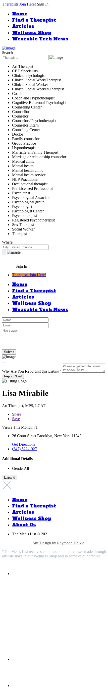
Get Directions (23, 444)
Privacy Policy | (25, 538)
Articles (23, 26)
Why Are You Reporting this (31, 371)
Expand (9, 477)
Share (16, 414)
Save (16, 419)
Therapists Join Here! (19, 4)
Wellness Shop (31, 32)
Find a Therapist (34, 20)
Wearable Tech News (40, 39)
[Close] (4, 362)
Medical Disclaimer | (55, 538)
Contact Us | (22, 543)
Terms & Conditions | (88, 538)
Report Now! (13, 376)
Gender (18, 468)
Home (19, 14)
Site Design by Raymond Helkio (58, 543)
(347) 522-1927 (24, 449)
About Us (24, 525)
